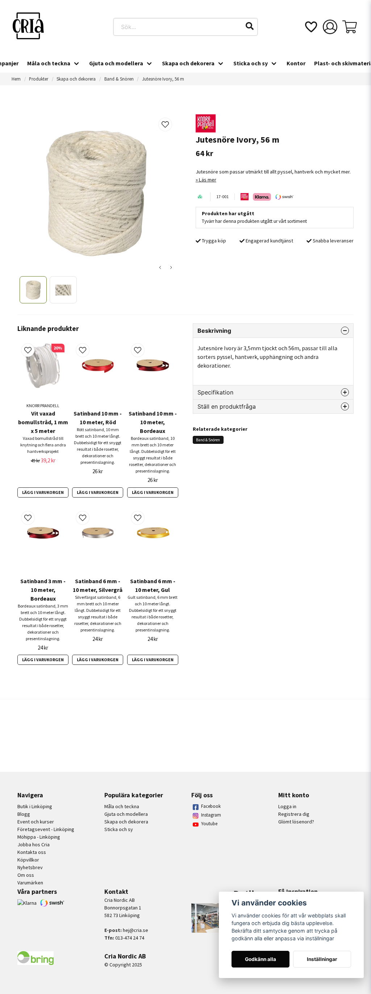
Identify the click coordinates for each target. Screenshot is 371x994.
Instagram (211, 815)
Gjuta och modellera (116, 63)
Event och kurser (35, 821)
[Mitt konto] (330, 27)
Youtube (209, 824)
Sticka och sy (250, 63)
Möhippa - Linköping (38, 837)
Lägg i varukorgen (43, 492)
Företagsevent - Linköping (45, 829)
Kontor (296, 63)
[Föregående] (160, 267)
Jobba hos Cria (33, 844)
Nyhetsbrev (30, 867)
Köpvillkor (28, 859)
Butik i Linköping (34, 806)
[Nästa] (171, 267)
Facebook (211, 806)
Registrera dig (293, 814)
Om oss (25, 875)
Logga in (287, 806)
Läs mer (207, 179)
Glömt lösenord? (296, 821)
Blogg (23, 814)
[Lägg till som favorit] (310, 27)
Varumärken (30, 882)
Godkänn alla (260, 959)
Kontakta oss (31, 852)
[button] (250, 26)
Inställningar (322, 959)
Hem (16, 79)
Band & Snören (119, 79)
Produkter (38, 79)
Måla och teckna (48, 63)
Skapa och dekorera (188, 63)
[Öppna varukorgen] (349, 27)
